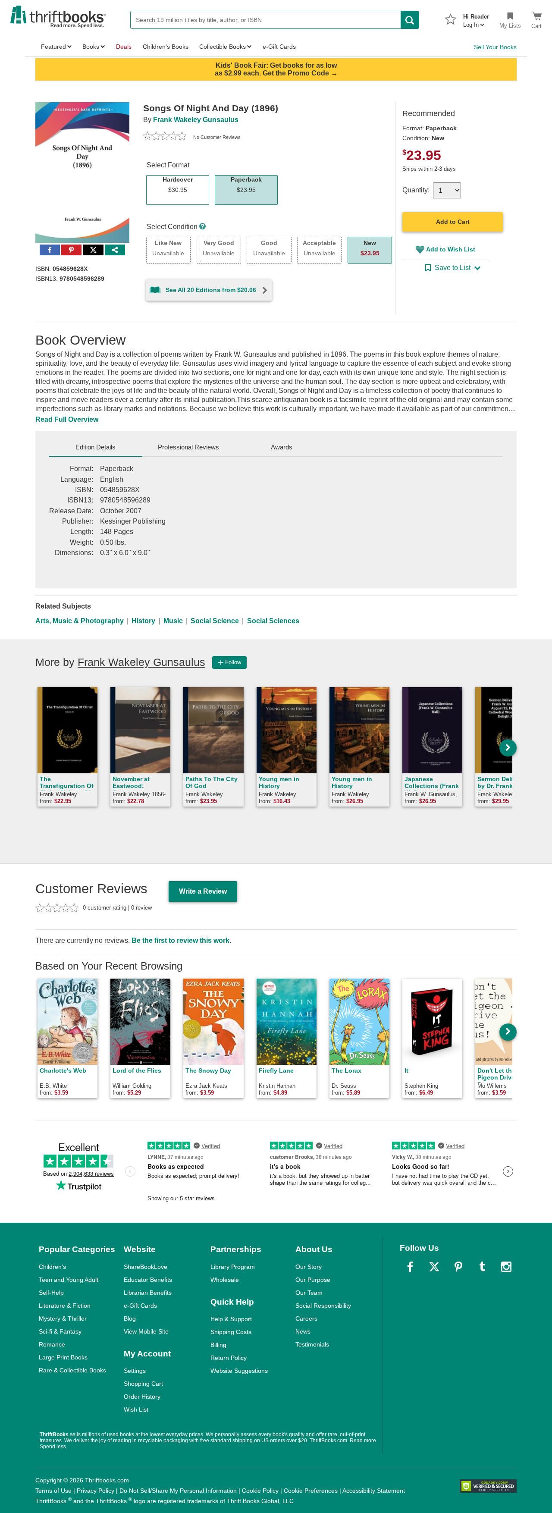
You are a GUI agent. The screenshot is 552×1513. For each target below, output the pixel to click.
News (302, 1331)
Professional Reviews (188, 447)
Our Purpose (312, 1279)
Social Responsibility (323, 1305)
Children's (52, 1266)
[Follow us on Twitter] (434, 1266)
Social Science (215, 621)
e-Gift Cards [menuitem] (279, 46)
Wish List (136, 1409)
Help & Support (231, 1318)
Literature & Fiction (65, 1305)
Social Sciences (273, 621)
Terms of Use (53, 1490)
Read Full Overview (66, 419)
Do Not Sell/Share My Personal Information (178, 1490)
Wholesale (224, 1279)
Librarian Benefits (148, 1292)
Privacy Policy (95, 1490)
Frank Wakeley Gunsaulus (195, 119)
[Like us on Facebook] (410, 1266)
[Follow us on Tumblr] (482, 1266)
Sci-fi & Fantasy (60, 1331)
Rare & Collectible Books (72, 1370)
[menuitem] (476, 18)
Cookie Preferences (311, 1490)
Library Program (232, 1266)
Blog (130, 1318)
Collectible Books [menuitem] (222, 46)
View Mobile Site (146, 1331)
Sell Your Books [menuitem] (495, 47)
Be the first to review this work (180, 940)
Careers (306, 1318)
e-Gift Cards (140, 1305)
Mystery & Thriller (63, 1318)
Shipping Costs (230, 1331)
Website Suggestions (239, 1370)
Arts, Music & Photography (79, 621)
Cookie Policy (260, 1490)
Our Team (309, 1292)
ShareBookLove (145, 1266)
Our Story (308, 1266)
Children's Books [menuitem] (165, 46)
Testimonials (312, 1344)
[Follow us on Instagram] (506, 1266)
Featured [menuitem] (53, 46)
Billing (218, 1344)
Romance (52, 1344)
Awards (281, 447)
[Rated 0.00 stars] (164, 137)
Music (173, 621)
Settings (135, 1370)
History (143, 621)
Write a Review (203, 891)
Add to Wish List (450, 249)
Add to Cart (453, 221)
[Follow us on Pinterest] (458, 1266)
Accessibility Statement (373, 1490)
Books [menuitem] (90, 46)
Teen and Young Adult (68, 1279)
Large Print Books (63, 1357)
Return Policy (228, 1357)
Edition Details (95, 447)
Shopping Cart (143, 1383)
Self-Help (51, 1292)
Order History (142, 1396)
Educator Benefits (148, 1279)
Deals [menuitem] (124, 46)
